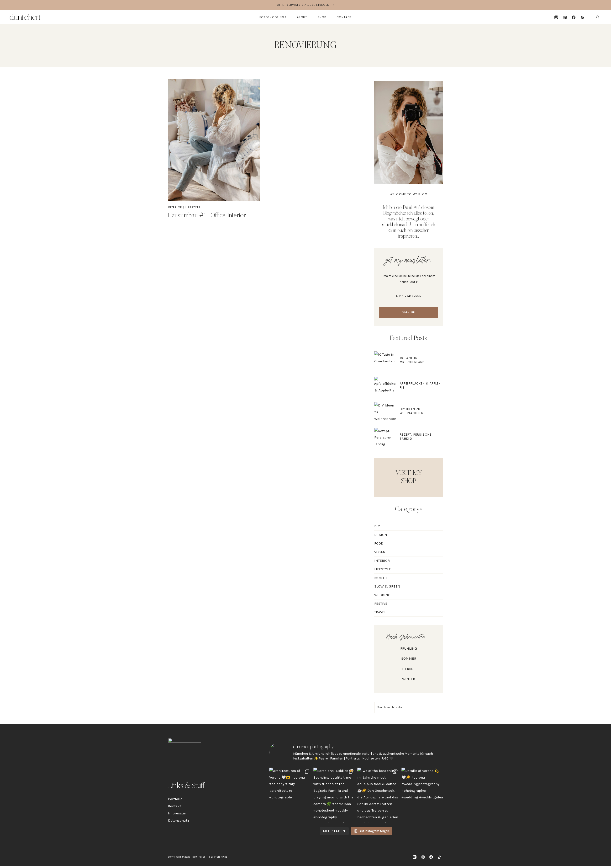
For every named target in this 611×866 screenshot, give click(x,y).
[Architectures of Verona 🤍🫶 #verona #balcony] (290, 795)
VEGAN (379, 552)
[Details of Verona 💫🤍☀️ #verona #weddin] (422, 795)
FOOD (378, 543)
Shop (322, 17)
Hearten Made (218, 857)
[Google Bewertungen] (582, 17)
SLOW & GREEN (387, 586)
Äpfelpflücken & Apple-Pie (420, 385)
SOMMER (408, 658)
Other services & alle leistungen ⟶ (305, 5)
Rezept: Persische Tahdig (416, 437)
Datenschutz (178, 820)
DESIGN (380, 535)
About (302, 17)
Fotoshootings (272, 17)
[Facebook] (573, 17)
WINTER (408, 679)
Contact (344, 17)
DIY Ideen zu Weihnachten (412, 411)
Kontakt (174, 806)
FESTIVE (380, 603)
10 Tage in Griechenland (412, 360)
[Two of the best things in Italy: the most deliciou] (378, 795)
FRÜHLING (408, 648)
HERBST (408, 669)
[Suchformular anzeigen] (597, 17)
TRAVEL (380, 612)
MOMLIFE (382, 578)
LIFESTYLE (192, 207)
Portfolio (175, 799)
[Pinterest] (565, 17)
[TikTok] (439, 857)
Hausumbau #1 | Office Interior (207, 215)
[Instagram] (556, 17)
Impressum (177, 813)
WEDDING (382, 595)
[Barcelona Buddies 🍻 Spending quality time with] (334, 795)
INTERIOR (175, 207)
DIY (377, 526)
